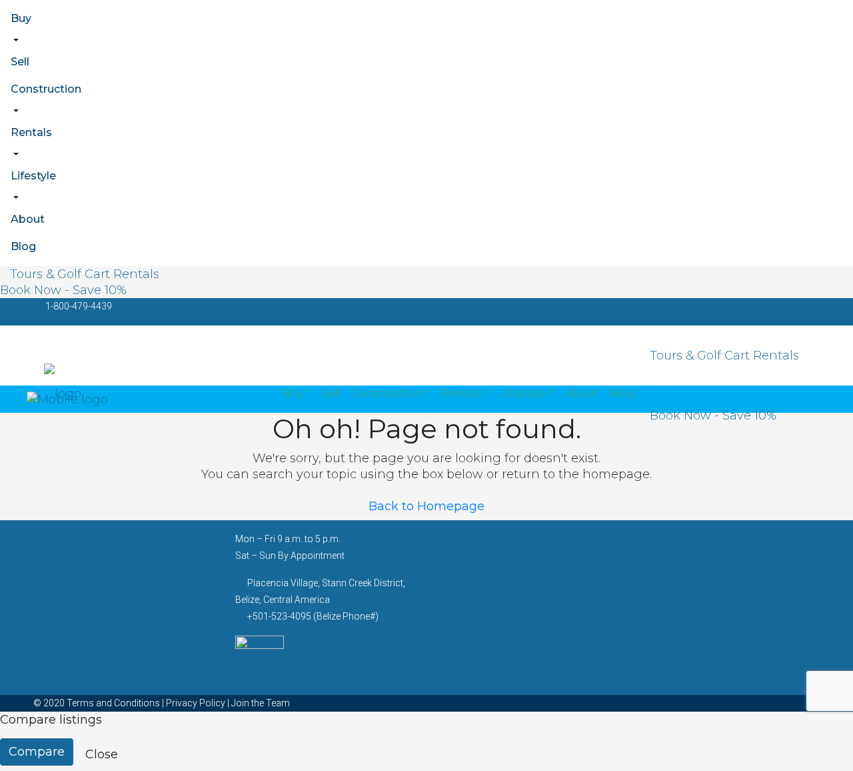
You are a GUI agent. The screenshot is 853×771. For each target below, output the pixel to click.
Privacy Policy (195, 703)
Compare (37, 751)
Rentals (31, 132)
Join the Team (260, 703)
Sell (20, 61)
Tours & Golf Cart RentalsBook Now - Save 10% (79, 282)
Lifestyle (33, 175)
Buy (21, 18)
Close (101, 754)
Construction (46, 89)
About (28, 219)
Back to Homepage (426, 506)
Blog (23, 246)
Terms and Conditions (113, 703)
